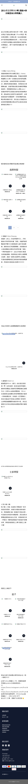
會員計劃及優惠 (5, 726)
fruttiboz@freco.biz (9, 760)
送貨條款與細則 (5, 730)
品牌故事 (4, 715)
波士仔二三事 (5, 717)
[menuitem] (10, 227)
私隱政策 (4, 732)
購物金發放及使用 (6, 725)
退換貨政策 (4, 728)
